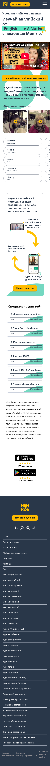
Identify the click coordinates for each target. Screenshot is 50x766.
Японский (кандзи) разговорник (18, 742)
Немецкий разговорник (14, 721)
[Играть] (15, 121)
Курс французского (12, 639)
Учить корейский (11, 601)
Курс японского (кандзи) (14, 677)
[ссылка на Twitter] (22, 528)
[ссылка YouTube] (28, 528)
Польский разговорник (14, 726)
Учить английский (11, 580)
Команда (7, 563)
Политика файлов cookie (43, 754)
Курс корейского (11, 656)
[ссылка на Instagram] (34, 528)
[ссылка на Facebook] (15, 528)
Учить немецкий (11, 607)
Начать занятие (25, 288)
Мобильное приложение (15, 553)
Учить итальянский (12, 596)
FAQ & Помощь (10, 547)
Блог (5, 569)
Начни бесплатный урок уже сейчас (25, 78)
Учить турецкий (10, 618)
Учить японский (10, 623)
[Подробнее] (45, 4)
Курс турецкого (10, 672)
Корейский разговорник (14, 715)
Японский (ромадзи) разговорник (19, 737)
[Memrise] (5, 4)
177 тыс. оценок (25, 466)
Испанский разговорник (14, 704)
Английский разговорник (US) (17, 688)
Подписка (7, 558)
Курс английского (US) (13, 629)
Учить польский (10, 612)
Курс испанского (10, 645)
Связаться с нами (11, 542)
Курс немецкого (10, 661)
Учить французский (12, 585)
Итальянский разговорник (16, 710)
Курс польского (10, 667)
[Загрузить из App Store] (25, 458)
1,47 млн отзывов (25, 480)
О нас (5, 536)
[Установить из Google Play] (25, 472)
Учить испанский (11, 591)
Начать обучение (20, 4)
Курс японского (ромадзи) (15, 683)
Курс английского (11, 634)
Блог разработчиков (13, 574)
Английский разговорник (15, 694)
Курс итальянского (12, 650)
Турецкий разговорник (14, 732)
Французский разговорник (16, 699)
